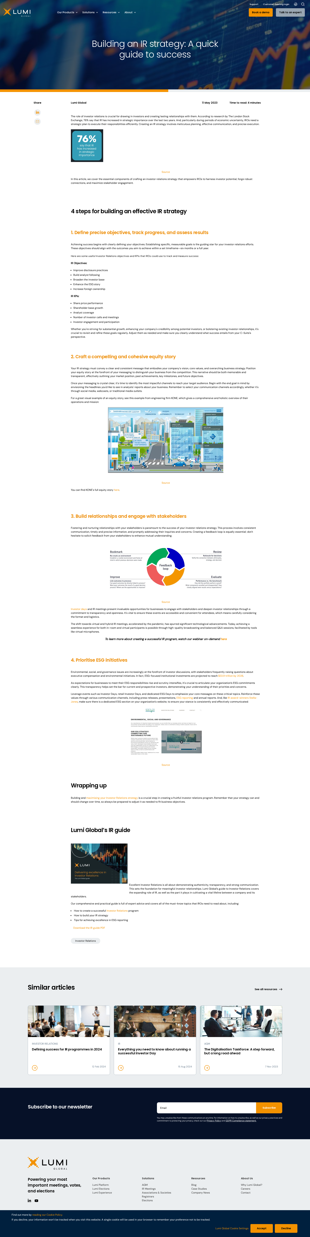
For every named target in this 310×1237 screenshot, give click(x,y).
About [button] (128, 12)
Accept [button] (261, 1228)
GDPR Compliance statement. (241, 1120)
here (116, 490)
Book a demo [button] (260, 12)
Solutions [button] (88, 12)
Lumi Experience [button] (102, 1192)
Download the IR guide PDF (89, 928)
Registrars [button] (148, 1196)
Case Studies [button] (199, 1188)
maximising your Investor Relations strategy (112, 798)
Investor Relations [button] (85, 940)
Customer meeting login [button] (276, 4)
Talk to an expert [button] (290, 12)
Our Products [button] (65, 12)
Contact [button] (245, 1192)
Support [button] (254, 4)
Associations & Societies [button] (156, 1192)
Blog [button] (193, 1185)
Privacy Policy (214, 1120)
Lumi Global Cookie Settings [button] (231, 1228)
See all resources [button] (266, 989)
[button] (27, 12)
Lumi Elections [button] (100, 1188)
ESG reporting (184, 697)
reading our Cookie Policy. (47, 1214)
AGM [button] (145, 1185)
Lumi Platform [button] (100, 1185)
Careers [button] (245, 1188)
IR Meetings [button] (149, 1188)
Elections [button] (147, 1200)
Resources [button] (109, 12)
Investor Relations (117, 910)
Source (166, 172)
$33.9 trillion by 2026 (230, 676)
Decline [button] (286, 1228)
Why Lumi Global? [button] (251, 1185)
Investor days (79, 609)
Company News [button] (200, 1192)
